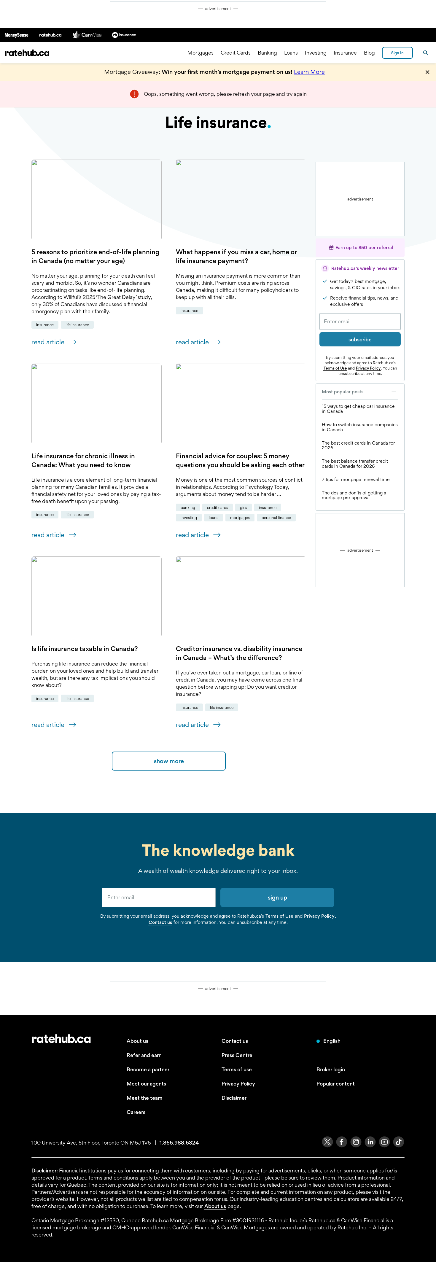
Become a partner (148, 1069)
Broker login (330, 1069)
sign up (277, 897)
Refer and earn (144, 1055)
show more (169, 761)
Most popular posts (342, 391)
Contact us (160, 922)
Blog (369, 52)
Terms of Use (335, 368)
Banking (267, 52)
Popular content (335, 1083)
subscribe (360, 339)
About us (137, 1041)
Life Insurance (77, 324)
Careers (136, 1112)
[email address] (159, 897)
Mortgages (200, 52)
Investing (316, 52)
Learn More (309, 71)
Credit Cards (236, 52)
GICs (243, 507)
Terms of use (237, 1069)
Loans (291, 52)
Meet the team (145, 1098)
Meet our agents (146, 1083)
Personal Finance (276, 517)
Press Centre (237, 1055)
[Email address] (360, 321)
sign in (397, 52)
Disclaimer (234, 1098)
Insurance (345, 52)
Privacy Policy (368, 368)
